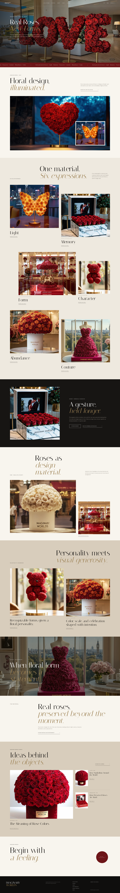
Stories (74, 883)
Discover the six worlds (17, 41)
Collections (75, 881)
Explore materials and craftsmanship (49, 732)
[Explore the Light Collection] (60, 123)
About (74, 885)
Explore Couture (16, 686)
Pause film (112, 59)
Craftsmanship (76, 886)
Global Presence (76, 888)
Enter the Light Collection (89, 89)
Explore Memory (75, 426)
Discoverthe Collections (102, 857)
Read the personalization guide (92, 426)
